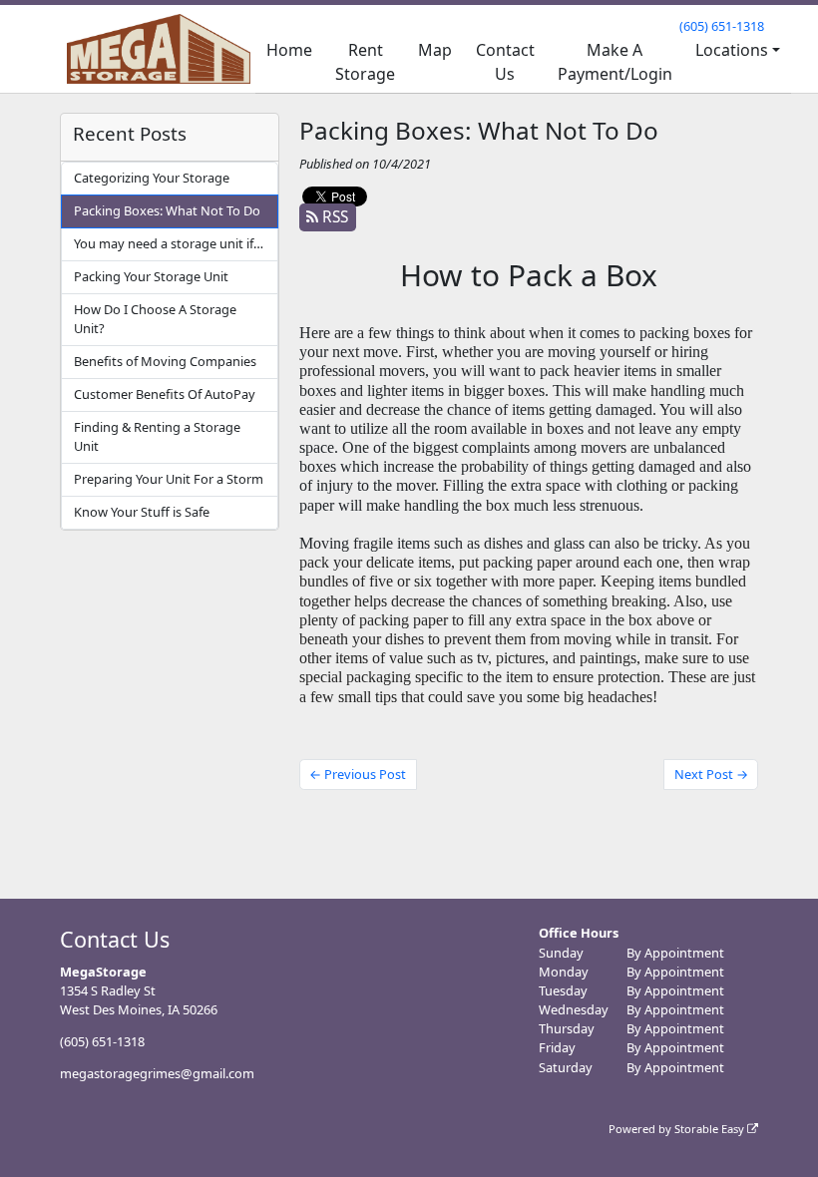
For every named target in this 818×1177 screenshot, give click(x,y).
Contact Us (505, 62)
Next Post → (711, 774)
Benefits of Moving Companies (165, 361)
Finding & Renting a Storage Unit (157, 436)
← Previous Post (357, 774)
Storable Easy (710, 1128)
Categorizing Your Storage (151, 178)
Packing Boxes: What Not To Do (167, 210)
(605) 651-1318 (721, 26)
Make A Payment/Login (615, 62)
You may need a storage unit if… (168, 243)
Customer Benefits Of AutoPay (164, 394)
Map (435, 50)
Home (289, 50)
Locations (731, 50)
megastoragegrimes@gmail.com (157, 1073)
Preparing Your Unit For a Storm (168, 479)
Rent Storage (365, 62)
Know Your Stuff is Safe (141, 512)
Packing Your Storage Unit (151, 276)
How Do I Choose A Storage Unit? (155, 318)
